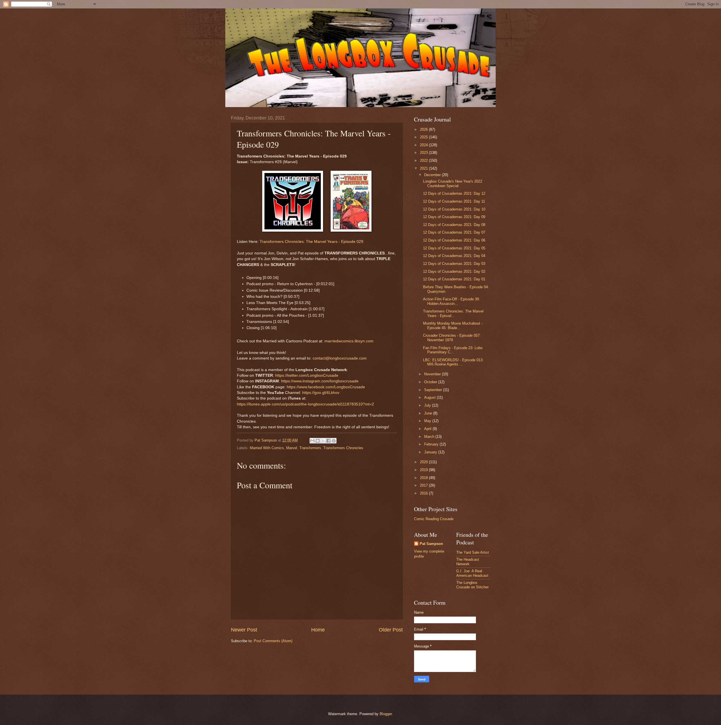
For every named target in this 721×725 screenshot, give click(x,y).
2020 (424, 462)
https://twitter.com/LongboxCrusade (306, 375)
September (433, 390)
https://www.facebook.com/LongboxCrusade (326, 387)
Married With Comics (267, 448)
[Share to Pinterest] (334, 441)
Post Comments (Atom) (273, 641)
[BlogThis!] (318, 441)
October (431, 382)
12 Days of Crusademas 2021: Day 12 (454, 193)
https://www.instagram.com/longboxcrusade (320, 381)
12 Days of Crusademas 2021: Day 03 (454, 263)
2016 (424, 493)
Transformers (310, 448)
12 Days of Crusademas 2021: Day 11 (454, 201)
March (429, 436)
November (433, 374)
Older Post (391, 630)
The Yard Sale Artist (472, 552)
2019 (424, 470)
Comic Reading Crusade (433, 519)
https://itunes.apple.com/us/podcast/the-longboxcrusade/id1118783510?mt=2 (305, 404)
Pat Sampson (431, 544)
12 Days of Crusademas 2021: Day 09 (454, 217)
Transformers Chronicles (343, 448)
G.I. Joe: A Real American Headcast (472, 573)
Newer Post (244, 630)
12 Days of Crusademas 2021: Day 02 (454, 271)
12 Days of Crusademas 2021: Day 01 (454, 279)
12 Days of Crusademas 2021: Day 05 (454, 248)
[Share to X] (323, 441)
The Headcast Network (467, 561)
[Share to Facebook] (328, 441)
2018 (424, 478)
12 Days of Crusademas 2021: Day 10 (454, 209)
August (430, 397)
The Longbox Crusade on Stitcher (472, 584)
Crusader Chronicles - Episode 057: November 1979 (452, 337)
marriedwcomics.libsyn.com (348, 341)
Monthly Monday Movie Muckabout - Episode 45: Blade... (452, 325)
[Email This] (312, 441)
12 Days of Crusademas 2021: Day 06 (454, 240)
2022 (424, 160)
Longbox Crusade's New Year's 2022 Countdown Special (452, 183)
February (432, 444)
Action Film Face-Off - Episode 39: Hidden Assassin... (451, 301)
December (433, 175)
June (428, 413)
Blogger (386, 714)
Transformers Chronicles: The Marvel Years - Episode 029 (311, 242)
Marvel (291, 448)
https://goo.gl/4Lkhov (320, 393)
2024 (424, 145)
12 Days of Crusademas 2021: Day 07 (454, 232)
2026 (424, 129)
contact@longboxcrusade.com (340, 358)
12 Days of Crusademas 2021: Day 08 (454, 225)
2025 (424, 137)
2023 (424, 152)
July (428, 405)
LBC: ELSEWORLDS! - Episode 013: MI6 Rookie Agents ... (453, 362)
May (428, 421)
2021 (424, 168)
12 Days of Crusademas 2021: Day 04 (454, 256)
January (431, 452)
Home (318, 630)
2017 (424, 485)
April (428, 429)
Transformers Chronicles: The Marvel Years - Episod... (453, 313)
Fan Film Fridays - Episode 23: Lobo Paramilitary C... (452, 350)
